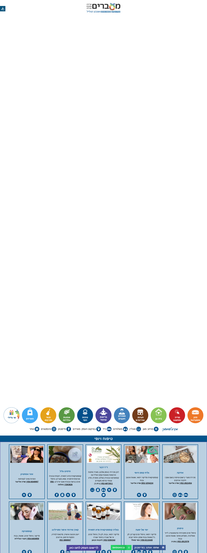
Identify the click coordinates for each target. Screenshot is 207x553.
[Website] (103, 495)
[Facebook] (56, 495)
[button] (149, 547)
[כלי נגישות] (2, 8)
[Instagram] (174, 495)
